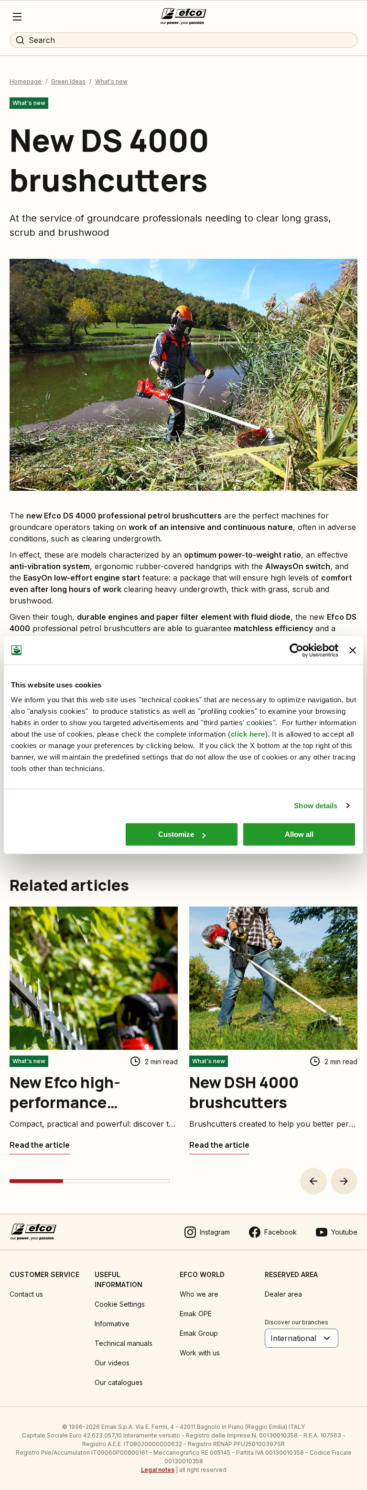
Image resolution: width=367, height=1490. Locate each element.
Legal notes (157, 1469)
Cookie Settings (120, 1304)
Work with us (200, 1353)
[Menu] (17, 16)
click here (248, 734)
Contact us (26, 1294)
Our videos (112, 1363)
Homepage (26, 81)
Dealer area (283, 1294)
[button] (313, 1181)
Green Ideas (68, 81)
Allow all (299, 834)
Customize (176, 834)
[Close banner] (352, 650)
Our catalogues (119, 1382)
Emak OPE (196, 1314)
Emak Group (199, 1333)
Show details (315, 806)
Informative (112, 1324)
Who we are (199, 1294)
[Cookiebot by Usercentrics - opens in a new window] (296, 650)
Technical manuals (123, 1343)
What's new (111, 81)
